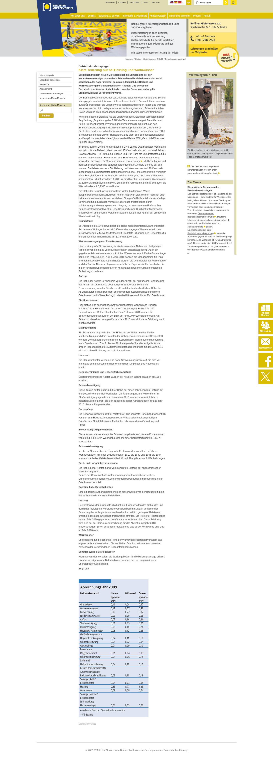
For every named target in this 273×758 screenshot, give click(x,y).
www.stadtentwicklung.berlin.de (202, 173)
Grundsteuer (133, 161)
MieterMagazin (47, 75)
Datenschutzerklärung (175, 750)
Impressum (155, 750)
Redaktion (44, 84)
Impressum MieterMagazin (52, 98)
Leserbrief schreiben (50, 80)
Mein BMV (134, 2)
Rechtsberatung (195, 227)
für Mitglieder (204, 50)
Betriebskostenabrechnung (200, 233)
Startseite (110, 2)
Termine (155, 2)
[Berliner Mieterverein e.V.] (57, 10)
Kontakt (122, 2)
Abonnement (46, 89)
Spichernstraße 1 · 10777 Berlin (208, 25)
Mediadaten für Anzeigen (51, 93)
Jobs (145, 2)
